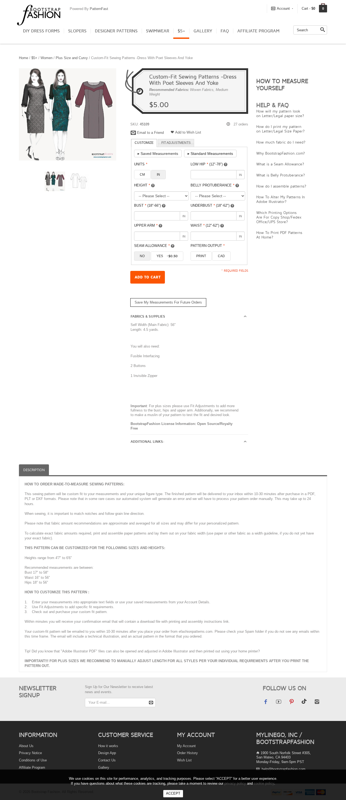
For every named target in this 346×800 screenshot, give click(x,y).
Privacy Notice (30, 753)
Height (142, 185)
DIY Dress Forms (41, 31)
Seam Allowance (152, 246)
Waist (205, 225)
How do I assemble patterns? (281, 186)
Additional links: (147, 442)
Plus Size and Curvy (72, 58)
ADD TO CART (148, 277)
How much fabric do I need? (280, 142)
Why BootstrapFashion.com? (280, 153)
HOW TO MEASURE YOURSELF (282, 84)
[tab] (144, 143)
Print (201, 256)
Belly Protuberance (212, 185)
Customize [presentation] (144, 143)
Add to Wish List (188, 132)
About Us (26, 746)
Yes (167, 256)
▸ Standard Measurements (210, 153)
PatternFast (99, 9)
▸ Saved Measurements (158, 153)
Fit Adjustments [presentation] (176, 143)
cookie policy (264, 783)
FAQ (225, 31)
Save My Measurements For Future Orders (168, 302)
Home (23, 58)
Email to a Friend (150, 133)
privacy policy (235, 783)
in (158, 174)
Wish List (184, 760)
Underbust (210, 205)
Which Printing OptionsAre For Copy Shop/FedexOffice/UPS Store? (278, 217)
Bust (147, 205)
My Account (186, 746)
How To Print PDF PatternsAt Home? (279, 234)
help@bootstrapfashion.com (283, 769)
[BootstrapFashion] (38, 15)
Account (283, 8)
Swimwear (157, 31)
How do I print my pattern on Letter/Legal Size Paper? (280, 128)
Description (34, 470)
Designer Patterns (116, 31)
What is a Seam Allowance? (280, 164)
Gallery (203, 31)
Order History (187, 753)
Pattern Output (208, 246)
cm (142, 174)
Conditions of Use (33, 760)
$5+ (181, 31)
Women (46, 58)
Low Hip (207, 164)
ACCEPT (173, 793)
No (142, 256)
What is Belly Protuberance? (280, 175)
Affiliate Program (258, 31)
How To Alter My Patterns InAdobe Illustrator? (280, 199)
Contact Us (107, 760)
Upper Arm (146, 225)
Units (140, 164)
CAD (221, 256)
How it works (108, 746)
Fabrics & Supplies (148, 316)
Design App (107, 753)
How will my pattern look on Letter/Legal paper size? (280, 113)
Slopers (77, 31)
